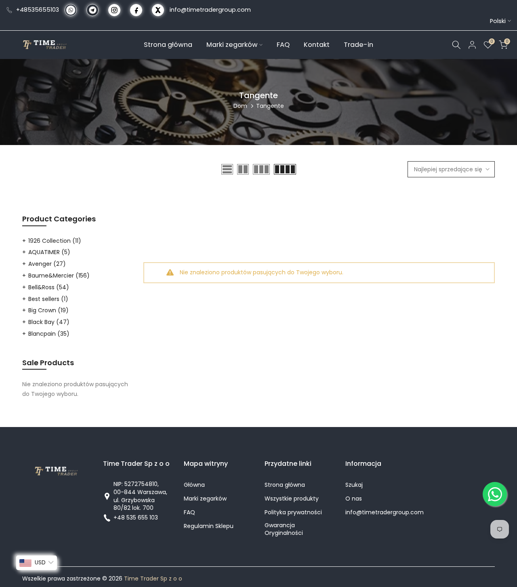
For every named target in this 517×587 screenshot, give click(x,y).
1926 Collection (54, 241)
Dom (240, 106)
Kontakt (317, 44)
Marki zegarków (232, 44)
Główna (194, 485)
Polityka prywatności (293, 512)
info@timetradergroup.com (210, 10)
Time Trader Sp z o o (153, 579)
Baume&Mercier (59, 275)
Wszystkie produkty (292, 499)
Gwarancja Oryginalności (284, 529)
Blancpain (48, 334)
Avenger (47, 264)
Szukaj (354, 485)
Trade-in (358, 44)
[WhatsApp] (495, 494)
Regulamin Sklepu (208, 526)
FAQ (283, 44)
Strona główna (168, 44)
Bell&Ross (48, 287)
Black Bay (48, 322)
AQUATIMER (49, 252)
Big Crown (48, 310)
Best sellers (48, 299)
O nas (353, 499)
